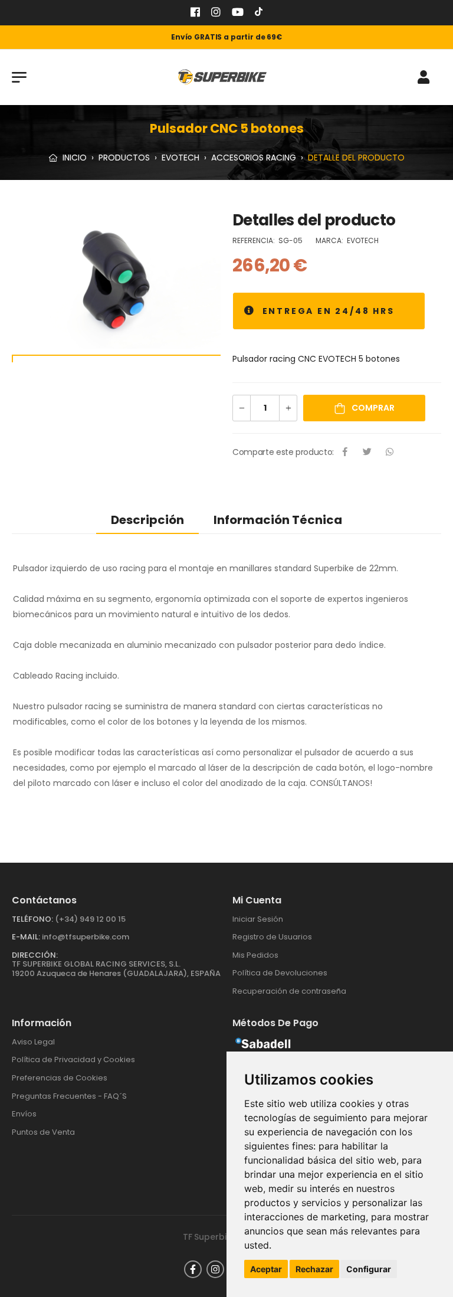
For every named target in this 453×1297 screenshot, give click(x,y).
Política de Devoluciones (279, 972)
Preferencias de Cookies (59, 1077)
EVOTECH (180, 157)
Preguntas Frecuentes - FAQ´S (69, 1096)
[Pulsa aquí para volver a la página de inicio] (222, 77)
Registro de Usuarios (272, 936)
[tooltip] (249, 311)
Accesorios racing (253, 157)
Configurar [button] (368, 1269)
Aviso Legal (33, 1041)
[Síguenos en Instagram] (215, 13)
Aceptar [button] (266, 1269)
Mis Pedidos (255, 955)
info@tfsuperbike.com (85, 936)
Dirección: (35, 955)
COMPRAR (372, 408)
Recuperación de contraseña (289, 991)
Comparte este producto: (283, 452)
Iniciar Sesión (257, 919)
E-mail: (26, 936)
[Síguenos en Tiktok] (258, 13)
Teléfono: (32, 919)
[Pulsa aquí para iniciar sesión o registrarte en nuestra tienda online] (423, 77)
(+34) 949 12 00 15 (90, 919)
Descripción (147, 520)
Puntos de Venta (43, 1132)
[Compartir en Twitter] (367, 452)
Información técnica (278, 520)
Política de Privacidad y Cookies (73, 1059)
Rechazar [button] (314, 1269)
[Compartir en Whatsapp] (390, 452)
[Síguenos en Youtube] (237, 13)
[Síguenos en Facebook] (195, 13)
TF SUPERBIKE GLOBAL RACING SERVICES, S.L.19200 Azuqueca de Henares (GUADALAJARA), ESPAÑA (116, 968)
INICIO (73, 157)
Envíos (24, 1113)
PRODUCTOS (124, 157)
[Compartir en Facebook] (345, 452)
